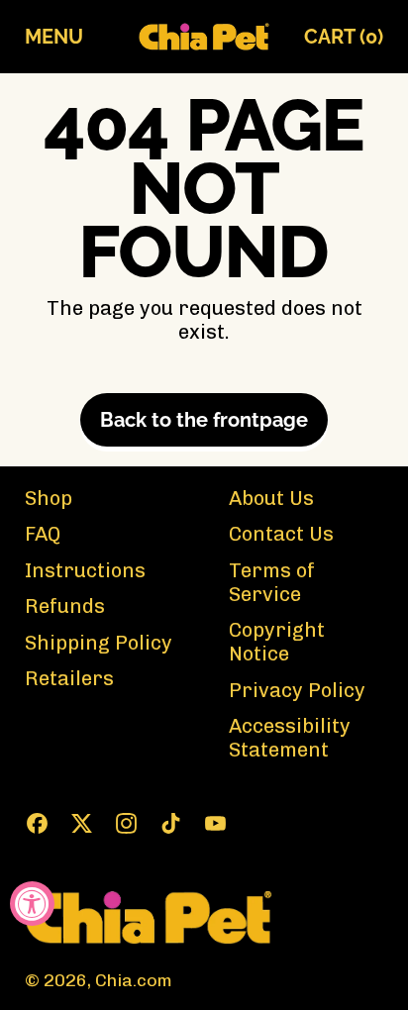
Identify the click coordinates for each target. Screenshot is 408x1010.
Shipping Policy (98, 643)
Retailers (69, 678)
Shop (48, 498)
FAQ (42, 534)
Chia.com (133, 979)
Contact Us (281, 534)
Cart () (343, 41)
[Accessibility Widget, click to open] (32, 903)
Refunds (65, 606)
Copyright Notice (277, 641)
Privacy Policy (297, 690)
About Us (271, 498)
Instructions (85, 570)
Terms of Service (272, 582)
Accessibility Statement (290, 737)
